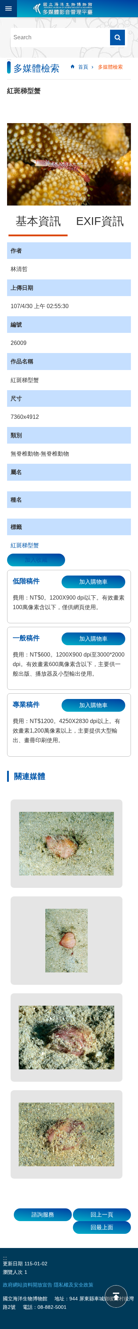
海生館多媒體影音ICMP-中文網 (63, 8)
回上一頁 (102, 1215)
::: (9, 61)
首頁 (83, 67)
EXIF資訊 (100, 221)
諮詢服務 (42, 1215)
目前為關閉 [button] (8, 8)
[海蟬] (66, 843)
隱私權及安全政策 (73, 1285)
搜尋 (117, 37)
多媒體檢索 (110, 67)
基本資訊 (38, 221)
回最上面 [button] (102, 1227)
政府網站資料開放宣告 (27, 1285)
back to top (116, 1296)
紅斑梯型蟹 (25, 545)
